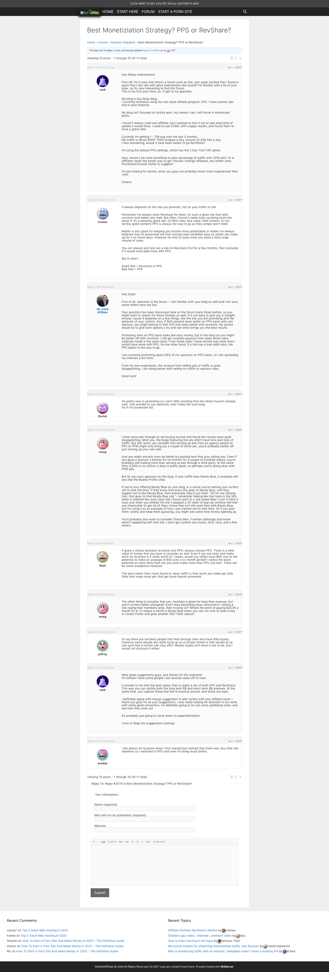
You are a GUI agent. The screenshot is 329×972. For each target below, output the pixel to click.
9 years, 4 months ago (152, 50)
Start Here (127, 11)
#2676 (238, 594)
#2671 (238, 199)
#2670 (238, 67)
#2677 (238, 632)
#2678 (238, 667)
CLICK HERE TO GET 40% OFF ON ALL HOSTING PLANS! (164, 3)
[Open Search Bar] (245, 11)
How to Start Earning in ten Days (190, 940)
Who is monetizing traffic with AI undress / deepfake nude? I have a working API (223, 951)
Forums (103, 42)
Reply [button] (230, 68)
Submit (100, 893)
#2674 (238, 429)
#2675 (238, 543)
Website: (100, 825)
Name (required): (106, 804)
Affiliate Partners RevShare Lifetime (192, 930)
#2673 (238, 394)
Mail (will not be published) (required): (120, 815)
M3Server (227, 966)
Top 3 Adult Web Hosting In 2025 (45, 930)
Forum (148, 11)
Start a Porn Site (175, 11)
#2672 (238, 287)
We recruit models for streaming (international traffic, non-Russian (213, 946)
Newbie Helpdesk (123, 42)
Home (107, 11)
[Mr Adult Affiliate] (89, 11)
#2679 (238, 741)
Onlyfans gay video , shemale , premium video (199, 935)
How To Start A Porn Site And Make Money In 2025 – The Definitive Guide (73, 940)
